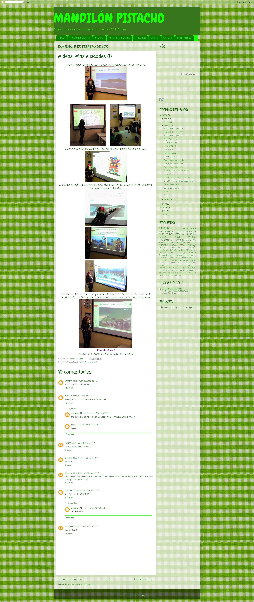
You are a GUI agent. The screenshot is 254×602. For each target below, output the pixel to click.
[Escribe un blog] (93, 358)
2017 (164, 204)
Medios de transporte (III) (173, 129)
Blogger (144, 595)
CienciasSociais (73, 362)
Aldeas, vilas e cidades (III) (174, 160)
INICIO (62, 38)
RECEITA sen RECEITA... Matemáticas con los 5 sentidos (176, 292)
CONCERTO (173, 258)
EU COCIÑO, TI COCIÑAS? (172, 289)
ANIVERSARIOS (166, 231)
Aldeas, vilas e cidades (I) (173, 167)
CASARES (167, 38)
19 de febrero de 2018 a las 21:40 (85, 458)
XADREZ (154, 38)
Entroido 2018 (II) (170, 142)
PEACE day (168, 149)
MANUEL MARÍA (185, 250)
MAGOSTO (192, 258)
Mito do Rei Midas (179, 270)
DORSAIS (186, 265)
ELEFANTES (140, 38)
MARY (67, 443)
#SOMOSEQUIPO (190, 263)
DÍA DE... (191, 243)
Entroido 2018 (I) (170, 146)
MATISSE (99, 38)
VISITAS (192, 237)
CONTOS (180, 231)
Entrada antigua (143, 579)
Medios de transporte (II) (173, 132)
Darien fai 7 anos (171, 156)
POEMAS (192, 252)
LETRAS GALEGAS (187, 245)
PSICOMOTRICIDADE (171, 275)
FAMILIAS (83, 362)
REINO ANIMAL (184, 38)
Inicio (109, 579)
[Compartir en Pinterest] (100, 358)
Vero (66, 396)
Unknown (68, 381)
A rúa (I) (167, 195)
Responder (69, 388)
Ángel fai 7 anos (170, 139)
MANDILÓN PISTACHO (109, 18)
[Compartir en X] (95, 358)
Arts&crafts (164, 250)
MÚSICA (178, 237)
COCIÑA (185, 258)
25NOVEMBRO (164, 265)
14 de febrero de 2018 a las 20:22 (96, 413)
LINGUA (193, 273)
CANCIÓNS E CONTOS (80, 38)
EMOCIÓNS (180, 243)
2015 (164, 211)
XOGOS (180, 275)
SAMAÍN (192, 248)
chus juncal (69, 526)
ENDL (179, 273)
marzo (167, 122)
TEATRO (162, 248)
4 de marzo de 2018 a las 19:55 (95, 508)
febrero (167, 126)
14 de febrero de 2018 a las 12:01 (82, 443)
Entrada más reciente (70, 579)
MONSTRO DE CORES (119, 38)
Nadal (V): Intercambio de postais (176, 170)
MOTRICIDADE (164, 270)
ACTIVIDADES (189, 228)
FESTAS (173, 250)
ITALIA (193, 260)
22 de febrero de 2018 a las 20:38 (86, 473)
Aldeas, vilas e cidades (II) (173, 163)
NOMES (161, 275)
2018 (164, 115)
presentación (93, 362)
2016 (164, 207)
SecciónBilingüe (165, 255)
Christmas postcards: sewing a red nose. (180, 181)
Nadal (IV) (167, 174)
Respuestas (72, 408)
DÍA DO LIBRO (178, 252)
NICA (194, 255)
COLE (168, 273)
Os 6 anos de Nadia (171, 184)
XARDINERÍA (174, 263)
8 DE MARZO (177, 255)
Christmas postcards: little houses (177, 177)
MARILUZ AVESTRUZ (177, 268)
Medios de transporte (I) (173, 135)
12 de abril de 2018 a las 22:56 (86, 526)
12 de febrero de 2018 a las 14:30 (85, 381)
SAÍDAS (173, 245)
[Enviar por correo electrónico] (90, 358)
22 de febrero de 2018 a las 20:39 (86, 490)
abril (166, 118)
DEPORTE (174, 273)
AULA (173, 265)
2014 (164, 215)
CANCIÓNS (162, 273)
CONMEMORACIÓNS (186, 240)
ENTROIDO (163, 245)
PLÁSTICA (191, 231)
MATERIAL (192, 268)
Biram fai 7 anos (170, 153)
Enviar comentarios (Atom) (80, 584)
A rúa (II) (167, 191)
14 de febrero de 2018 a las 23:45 (88, 425)
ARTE (180, 258)
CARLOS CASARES (183, 260)
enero (166, 199)
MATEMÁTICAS (177, 248)
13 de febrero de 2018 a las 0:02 (81, 396)
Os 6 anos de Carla (171, 188)
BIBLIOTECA (175, 234)
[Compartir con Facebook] (98, 358)
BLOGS (179, 265)
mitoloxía (192, 270)
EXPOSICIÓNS (186, 273)
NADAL (185, 234)
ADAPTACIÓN (164, 258)
